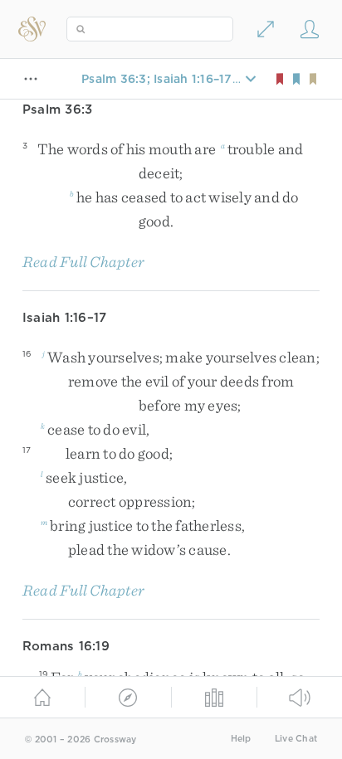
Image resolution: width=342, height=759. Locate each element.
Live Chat (296, 738)
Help (241, 738)
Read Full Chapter (83, 261)
